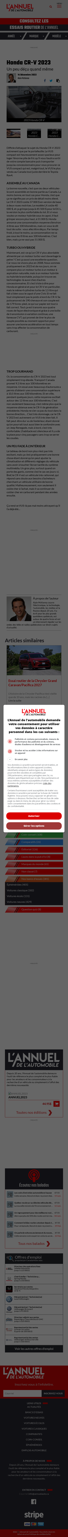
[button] (34, 759)
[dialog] (34, 768)
